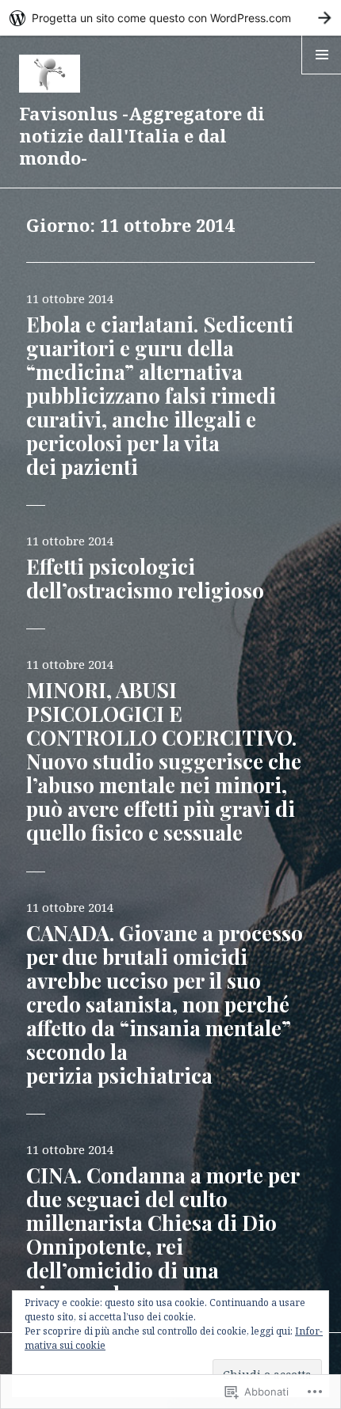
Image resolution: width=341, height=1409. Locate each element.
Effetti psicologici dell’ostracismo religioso (145, 578)
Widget (321, 73)
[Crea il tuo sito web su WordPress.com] (170, 18)
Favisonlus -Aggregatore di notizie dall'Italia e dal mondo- (142, 135)
